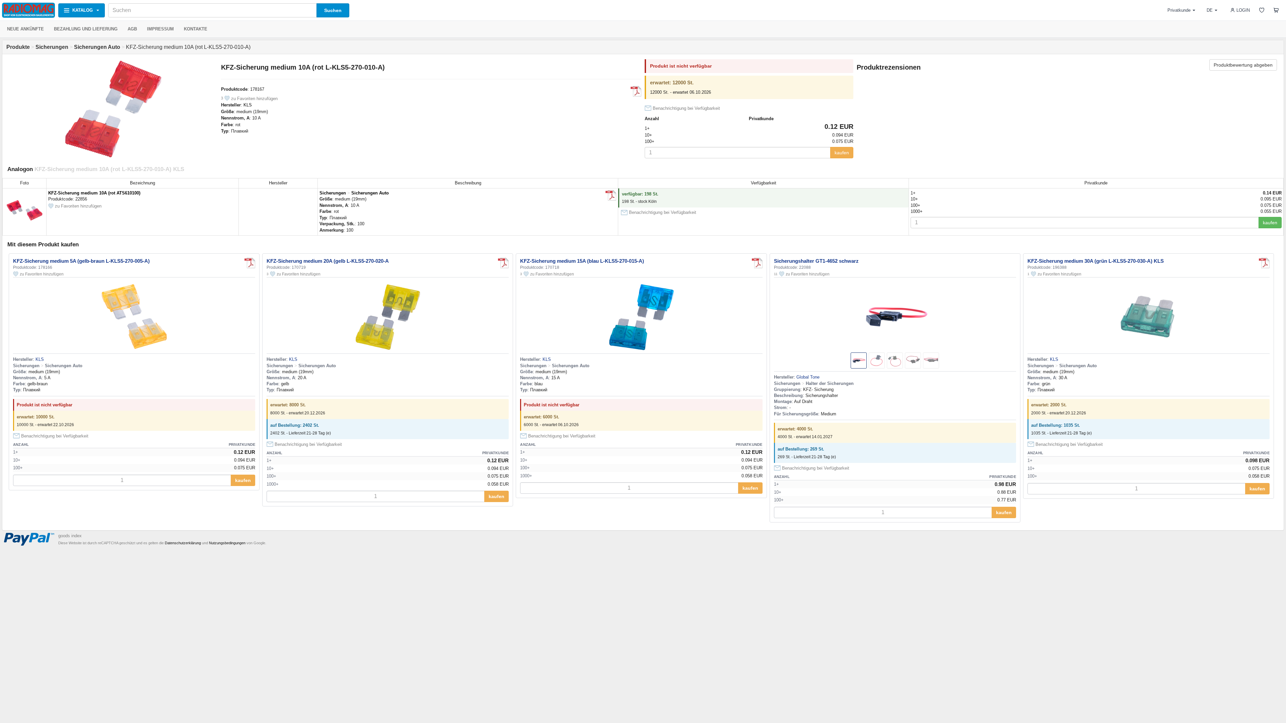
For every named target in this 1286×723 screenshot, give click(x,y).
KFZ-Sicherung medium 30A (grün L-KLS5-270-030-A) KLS (1095, 261)
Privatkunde (1179, 10)
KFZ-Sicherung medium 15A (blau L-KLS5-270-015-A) (582, 261)
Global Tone (807, 377)
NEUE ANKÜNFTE (25, 28)
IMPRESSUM (160, 28)
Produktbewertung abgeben (1243, 65)
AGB (132, 28)
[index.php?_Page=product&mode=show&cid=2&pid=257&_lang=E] (610, 195)
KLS (247, 104)
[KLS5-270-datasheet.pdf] (1264, 263)
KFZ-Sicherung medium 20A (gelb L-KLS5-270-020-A (328, 261)
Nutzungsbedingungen (227, 543)
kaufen (842, 152)
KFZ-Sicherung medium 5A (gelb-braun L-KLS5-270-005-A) (81, 261)
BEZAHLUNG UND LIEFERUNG (86, 28)
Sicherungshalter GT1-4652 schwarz (816, 261)
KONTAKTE (195, 28)
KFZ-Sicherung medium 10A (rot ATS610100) (94, 192)
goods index (70, 535)
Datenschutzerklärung (183, 543)
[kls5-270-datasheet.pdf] (636, 91)
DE (1210, 10)
